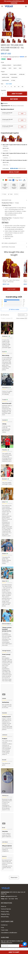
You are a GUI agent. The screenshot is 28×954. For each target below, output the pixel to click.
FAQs (2, 927)
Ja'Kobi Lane (21, 74)
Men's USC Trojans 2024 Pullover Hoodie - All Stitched (11, 281)
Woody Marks (13, 74)
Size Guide (9, 84)
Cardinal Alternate (6, 65)
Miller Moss (4, 74)
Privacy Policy (5, 911)
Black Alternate (17, 65)
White (10, 68)
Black (15, 68)
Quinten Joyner (5, 77)
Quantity (3, 90)
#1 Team (13, 80)
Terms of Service (6, 909)
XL (11, 86)
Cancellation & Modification (9, 933)
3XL (18, 86)
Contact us (4, 925)
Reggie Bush (14, 77)
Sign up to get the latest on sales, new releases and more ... (12, 942)
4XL (22, 86)
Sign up (23, 945)
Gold (20, 68)
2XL (15, 86)
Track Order (4, 930)
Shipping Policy (5, 914)
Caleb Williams (5, 80)
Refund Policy (5, 917)
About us (3, 906)
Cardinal (4, 68)
